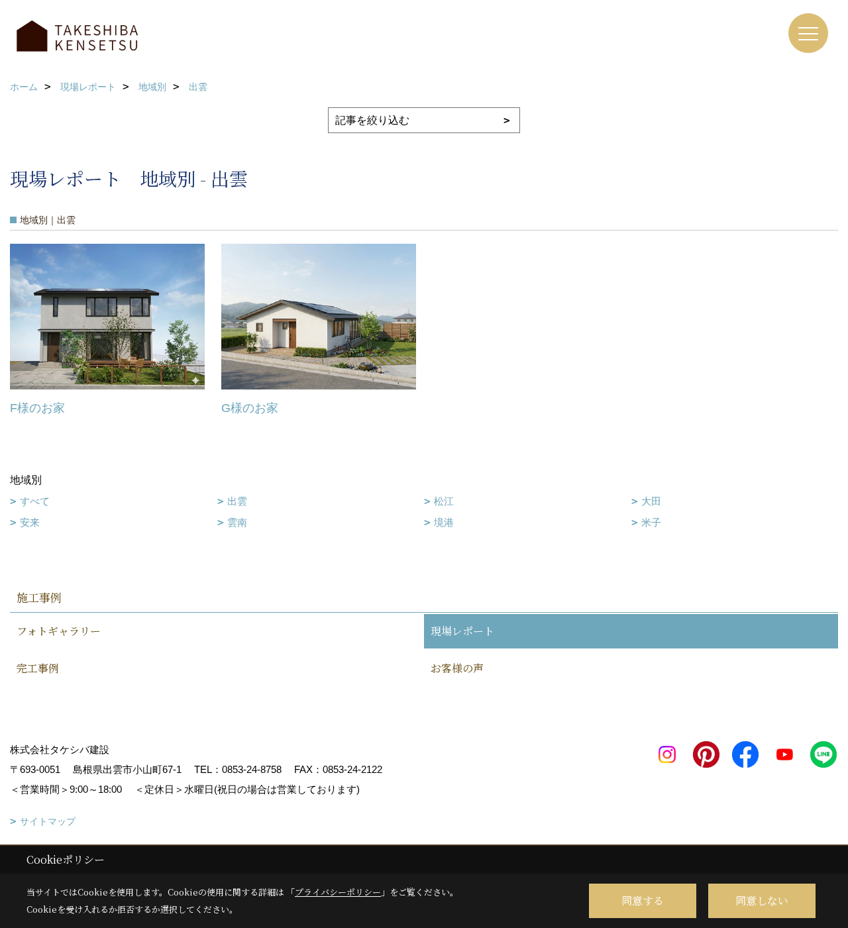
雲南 (237, 522)
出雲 (237, 501)
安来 (30, 522)
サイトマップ (48, 821)
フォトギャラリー (59, 631)
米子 (651, 522)
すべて (35, 501)
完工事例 (38, 668)
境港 (444, 522)
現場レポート (462, 631)
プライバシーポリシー (338, 892)
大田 (651, 501)
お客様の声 (457, 668)
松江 (444, 501)
